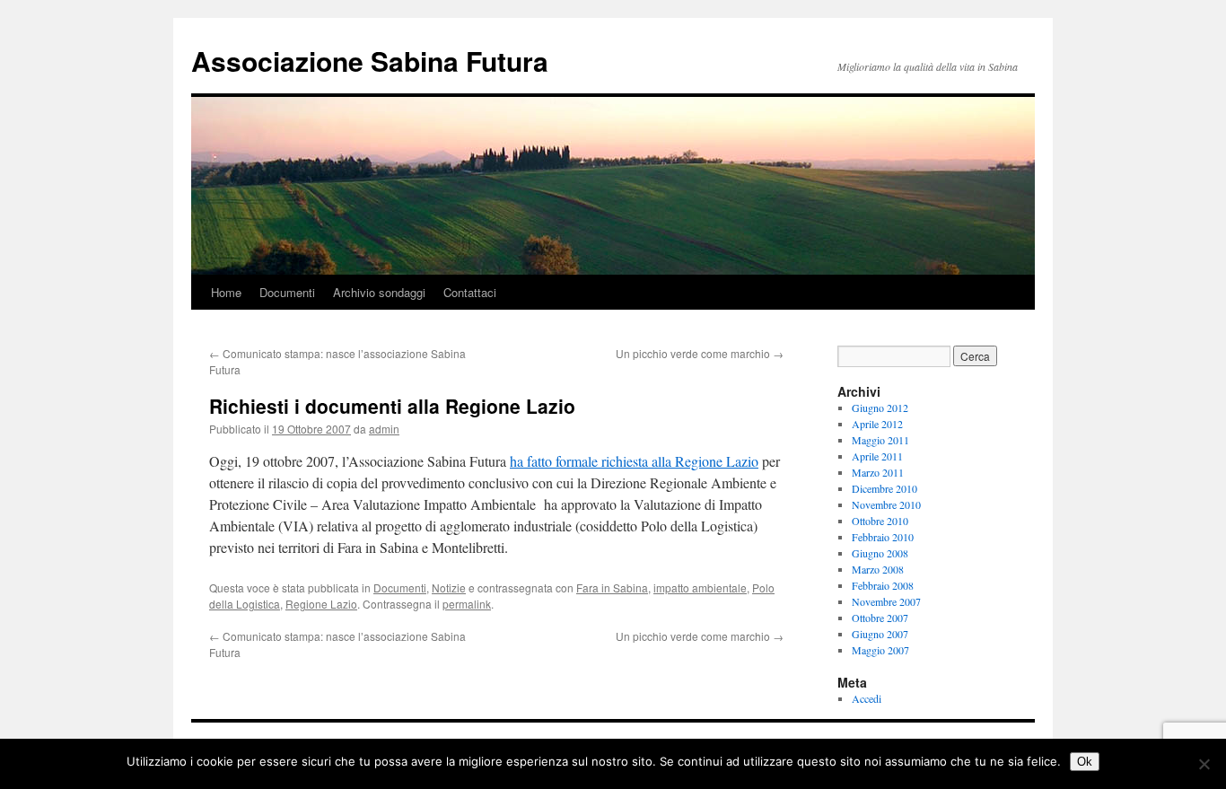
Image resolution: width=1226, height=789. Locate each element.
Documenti (287, 292)
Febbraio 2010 (883, 537)
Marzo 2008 (878, 569)
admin (384, 428)
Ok (1084, 761)
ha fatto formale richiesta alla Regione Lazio (634, 460)
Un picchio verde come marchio (700, 353)
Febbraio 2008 (883, 585)
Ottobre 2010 (880, 520)
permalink (466, 603)
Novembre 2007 (886, 601)
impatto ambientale (700, 587)
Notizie (449, 587)
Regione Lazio (321, 603)
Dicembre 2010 (884, 488)
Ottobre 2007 (880, 617)
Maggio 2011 (880, 440)
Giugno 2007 (880, 634)
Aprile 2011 (877, 456)
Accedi (866, 698)
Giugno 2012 (880, 407)
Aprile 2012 (877, 423)
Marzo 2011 (878, 472)
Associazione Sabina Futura (369, 60)
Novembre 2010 (886, 504)
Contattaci (469, 292)
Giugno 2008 (880, 553)
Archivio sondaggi (379, 292)
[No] (1204, 764)
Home (226, 292)
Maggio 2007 (880, 650)
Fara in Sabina (612, 587)
